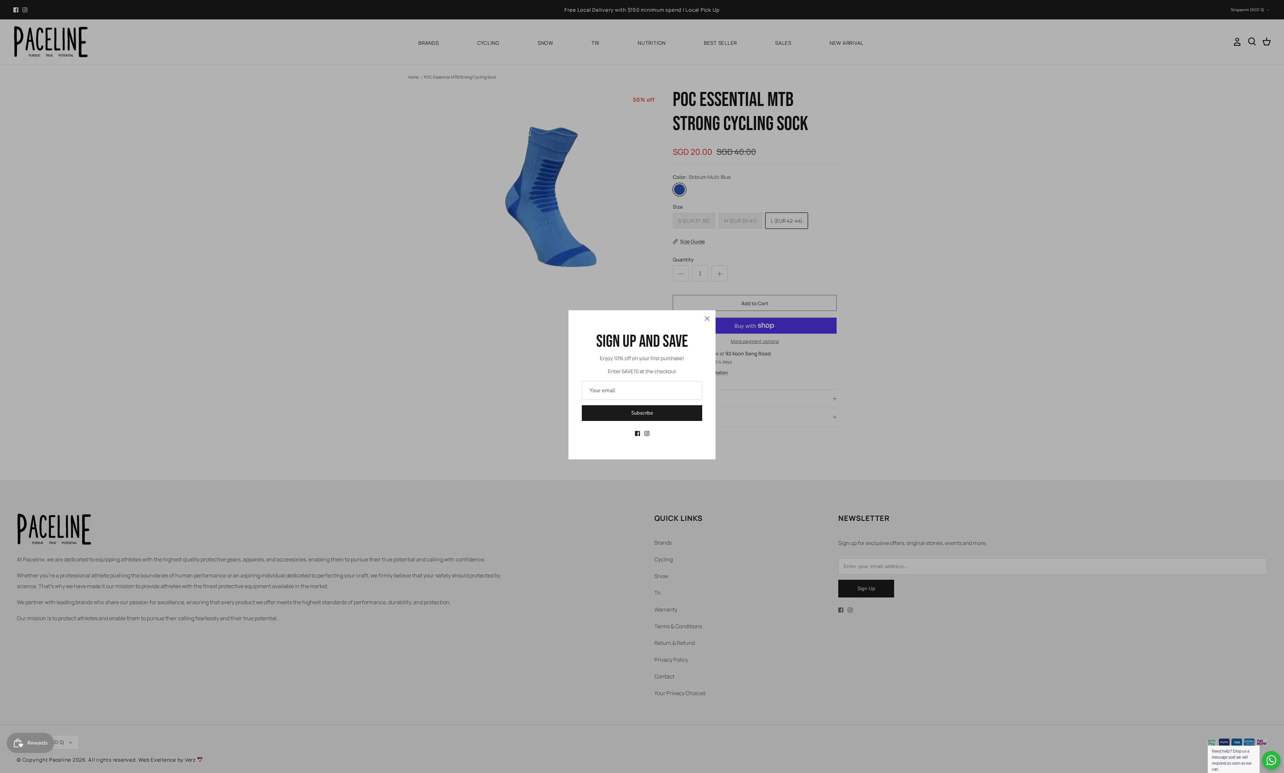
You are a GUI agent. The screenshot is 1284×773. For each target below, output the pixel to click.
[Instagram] (646, 433)
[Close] (707, 318)
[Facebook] (637, 433)
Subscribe (642, 413)
